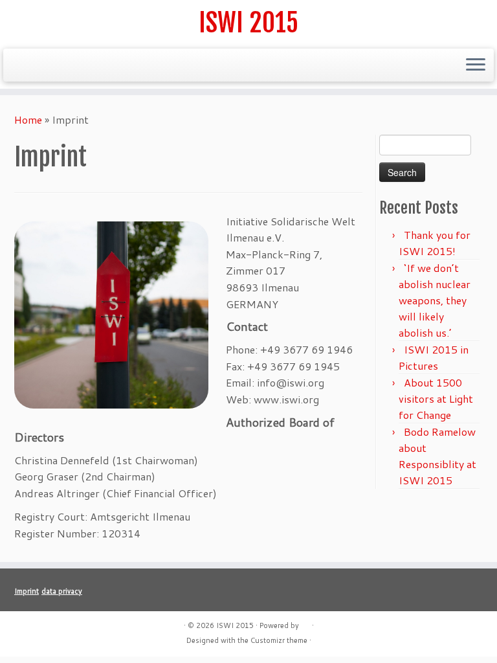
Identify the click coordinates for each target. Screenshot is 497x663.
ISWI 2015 (248, 22)
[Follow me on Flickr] (99, 66)
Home (28, 119)
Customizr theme (278, 640)
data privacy (61, 591)
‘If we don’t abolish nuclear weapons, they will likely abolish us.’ (434, 300)
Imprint (26, 591)
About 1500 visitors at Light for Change (436, 398)
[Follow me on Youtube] (118, 66)
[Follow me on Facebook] (61, 66)
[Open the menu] (475, 65)
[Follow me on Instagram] (80, 66)
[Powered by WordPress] (305, 622)
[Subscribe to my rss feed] (24, 66)
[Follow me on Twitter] (43, 66)
